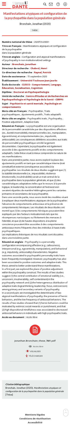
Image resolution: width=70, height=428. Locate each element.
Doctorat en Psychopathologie (31, 92)
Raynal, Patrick (42, 72)
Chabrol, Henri (39, 68)
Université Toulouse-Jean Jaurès (39, 80)
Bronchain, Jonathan (24, 64)
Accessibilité (35, 422)
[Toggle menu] (4, 4)
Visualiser (35, 351)
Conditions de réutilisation (35, 418)
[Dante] (23, 4)
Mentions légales (35, 414)
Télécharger (36, 356)
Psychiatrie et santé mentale (26, 103)
